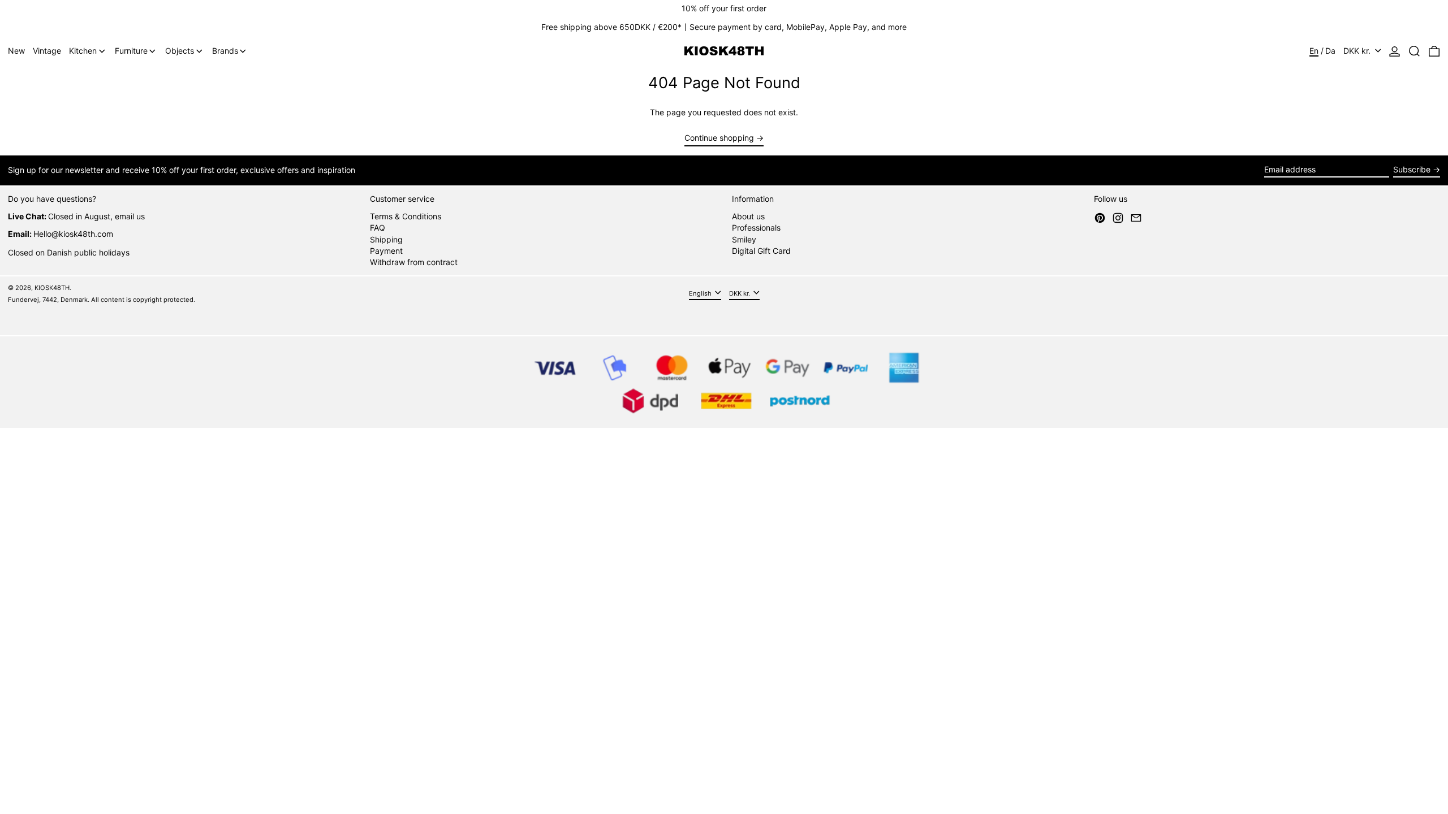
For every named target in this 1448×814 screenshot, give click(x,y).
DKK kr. (1358, 50)
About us (748, 216)
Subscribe (1411, 169)
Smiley (744, 239)
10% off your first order (724, 8)
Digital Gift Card (761, 251)
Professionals (756, 227)
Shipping (386, 239)
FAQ (377, 227)
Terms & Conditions (405, 216)
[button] (1414, 51)
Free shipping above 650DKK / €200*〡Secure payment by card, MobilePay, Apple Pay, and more (724, 27)
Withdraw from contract (414, 262)
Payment (386, 251)
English (701, 293)
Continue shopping (719, 137)
